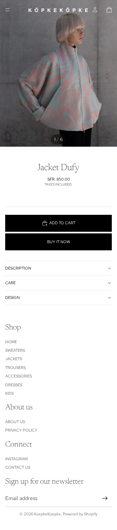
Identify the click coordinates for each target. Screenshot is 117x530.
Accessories (18, 376)
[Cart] (109, 10)
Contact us (17, 467)
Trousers (15, 367)
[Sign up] (105, 498)
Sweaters (15, 350)
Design (12, 297)
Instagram (16, 459)
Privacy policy (21, 430)
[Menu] (7, 9)
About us (15, 421)
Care (10, 283)
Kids (9, 393)
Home (11, 342)
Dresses (13, 385)
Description (18, 268)
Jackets (13, 358)
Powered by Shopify (80, 514)
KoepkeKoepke (47, 514)
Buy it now (58, 241)
